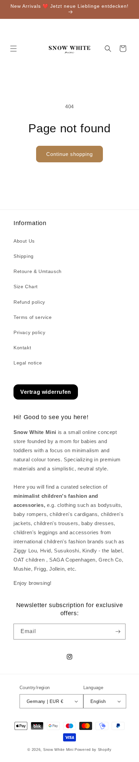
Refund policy (29, 302)
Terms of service (32, 317)
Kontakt (22, 347)
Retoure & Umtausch (37, 271)
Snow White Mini (58, 749)
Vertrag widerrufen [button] (45, 392)
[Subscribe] (117, 631)
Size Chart (25, 286)
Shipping (23, 256)
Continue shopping (69, 154)
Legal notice (27, 362)
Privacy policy (29, 332)
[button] (13, 48)
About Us (24, 241)
